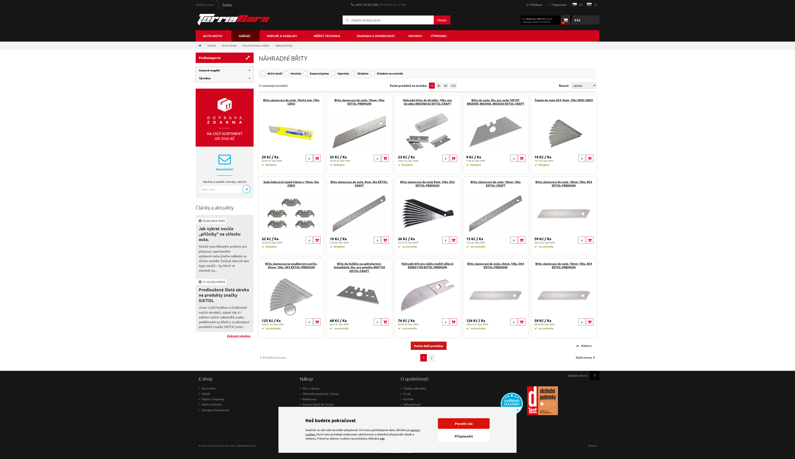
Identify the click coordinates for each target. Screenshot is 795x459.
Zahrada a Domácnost (215, 410)
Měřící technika (327, 36)
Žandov (227, 4)
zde (382, 438)
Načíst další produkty (428, 346)
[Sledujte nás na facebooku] (594, 375)
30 (438, 85)
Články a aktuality (414, 388)
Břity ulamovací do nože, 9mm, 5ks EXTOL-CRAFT (359, 183)
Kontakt (408, 399)
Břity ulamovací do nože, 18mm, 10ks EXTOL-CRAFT (496, 183)
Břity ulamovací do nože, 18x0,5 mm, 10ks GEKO (291, 101)
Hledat (442, 20)
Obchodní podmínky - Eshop (320, 393)
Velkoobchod (411, 404)
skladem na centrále (390, 73)
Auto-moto (212, 36)
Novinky (415, 36)
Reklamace (309, 399)
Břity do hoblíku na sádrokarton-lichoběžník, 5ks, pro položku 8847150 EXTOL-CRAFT (359, 267)
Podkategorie (209, 57)
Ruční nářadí (229, 45)
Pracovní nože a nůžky (256, 45)
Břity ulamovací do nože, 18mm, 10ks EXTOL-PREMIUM (359, 101)
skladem (363, 73)
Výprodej (439, 36)
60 (445, 85)
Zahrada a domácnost (376, 36)
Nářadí (244, 36)
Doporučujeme (319, 73)
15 (432, 85)
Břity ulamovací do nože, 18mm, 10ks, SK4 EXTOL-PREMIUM (563, 183)
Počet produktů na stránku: (408, 85)
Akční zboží (274, 73)
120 (453, 85)
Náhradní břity (284, 45)
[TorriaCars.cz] (200, 45)
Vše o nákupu (311, 388)
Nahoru (586, 345)
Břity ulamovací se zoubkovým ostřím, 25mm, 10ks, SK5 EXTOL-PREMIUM (291, 265)
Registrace (560, 4)
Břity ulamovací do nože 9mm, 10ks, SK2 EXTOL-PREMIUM (427, 183)
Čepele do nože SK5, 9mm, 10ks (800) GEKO (564, 100)
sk (595, 4)
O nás (407, 393)
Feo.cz (592, 445)
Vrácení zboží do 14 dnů (318, 404)
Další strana (584, 357)
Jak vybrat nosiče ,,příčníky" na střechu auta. (220, 234)
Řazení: (564, 85)
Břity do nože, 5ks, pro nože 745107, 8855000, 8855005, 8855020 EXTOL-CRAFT (495, 101)
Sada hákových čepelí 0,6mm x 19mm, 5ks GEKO (291, 183)
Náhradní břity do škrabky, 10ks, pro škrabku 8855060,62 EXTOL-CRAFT (427, 101)
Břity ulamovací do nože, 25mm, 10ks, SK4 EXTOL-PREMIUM (495, 265)
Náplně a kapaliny (282, 36)
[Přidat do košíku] (317, 158)
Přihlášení (535, 4)
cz (581, 4)
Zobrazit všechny (239, 336)
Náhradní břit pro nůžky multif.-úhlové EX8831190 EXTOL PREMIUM (427, 265)
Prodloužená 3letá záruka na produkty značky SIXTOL (224, 295)
